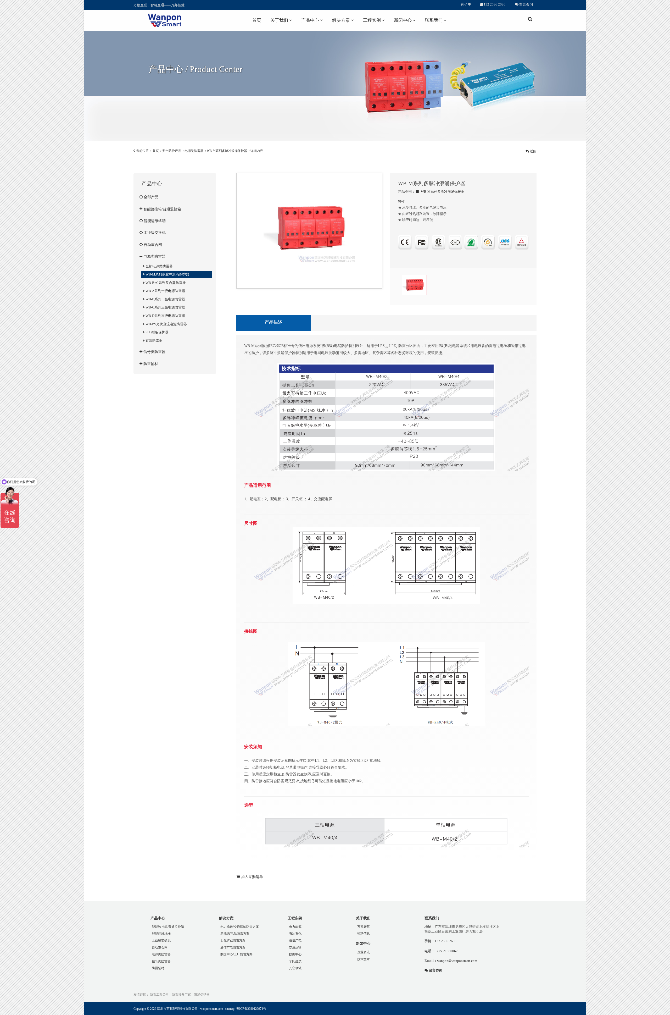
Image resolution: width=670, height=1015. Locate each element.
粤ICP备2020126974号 (251, 1009)
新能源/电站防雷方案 (234, 933)
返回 (533, 151)
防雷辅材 (150, 364)
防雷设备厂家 (181, 994)
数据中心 (295, 954)
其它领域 (295, 968)
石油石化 (295, 933)
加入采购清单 (251, 877)
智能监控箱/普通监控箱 (161, 209)
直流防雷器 (154, 341)
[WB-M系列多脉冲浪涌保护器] (309, 228)
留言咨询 (525, 4)
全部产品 (150, 197)
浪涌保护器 (202, 994)
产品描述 (273, 322)
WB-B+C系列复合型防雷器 (165, 283)
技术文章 (363, 959)
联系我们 (434, 20)
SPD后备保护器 (157, 332)
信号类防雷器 (153, 352)
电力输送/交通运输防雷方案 (239, 927)
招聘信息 (363, 933)
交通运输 (295, 947)
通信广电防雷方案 (232, 947)
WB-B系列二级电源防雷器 (165, 299)
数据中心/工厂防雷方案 (236, 954)
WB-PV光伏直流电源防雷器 (166, 324)
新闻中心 (403, 20)
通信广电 (295, 940)
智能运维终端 (154, 221)
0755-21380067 (446, 951)
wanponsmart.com (211, 1009)
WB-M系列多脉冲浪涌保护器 (227, 151)
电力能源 (295, 927)
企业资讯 (363, 952)
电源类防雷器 (194, 151)
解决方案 (341, 20)
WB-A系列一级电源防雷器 (165, 291)
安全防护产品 (171, 151)
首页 (256, 20)
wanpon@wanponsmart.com (457, 961)
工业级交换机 (154, 232)
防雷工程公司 (159, 994)
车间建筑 (295, 961)
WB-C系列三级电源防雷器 (165, 307)
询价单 (466, 4)
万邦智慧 (363, 927)
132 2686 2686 (494, 4)
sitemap (229, 1009)
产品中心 (310, 20)
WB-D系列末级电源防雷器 (165, 316)
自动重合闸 (152, 244)
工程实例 (372, 20)
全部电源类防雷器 (159, 266)
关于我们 (279, 20)
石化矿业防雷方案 (232, 940)
